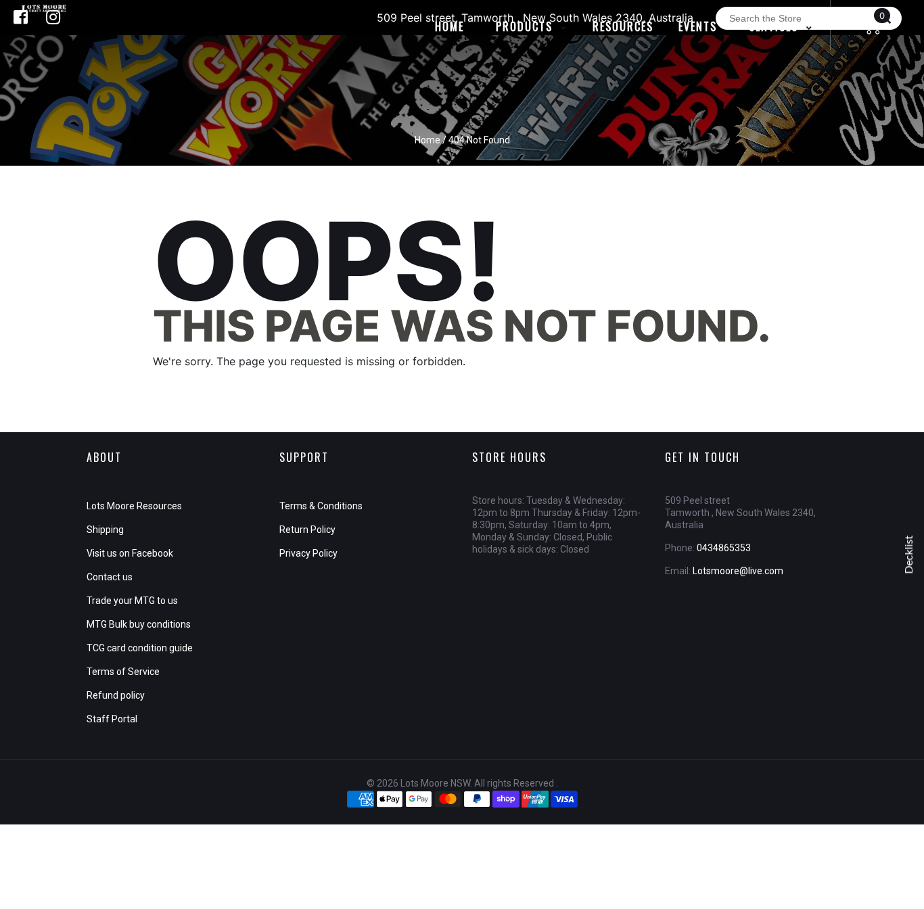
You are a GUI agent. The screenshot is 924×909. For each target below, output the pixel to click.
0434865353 (724, 547)
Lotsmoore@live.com (738, 570)
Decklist (909, 555)
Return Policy (307, 529)
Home (427, 140)
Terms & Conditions (321, 505)
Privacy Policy (308, 553)
